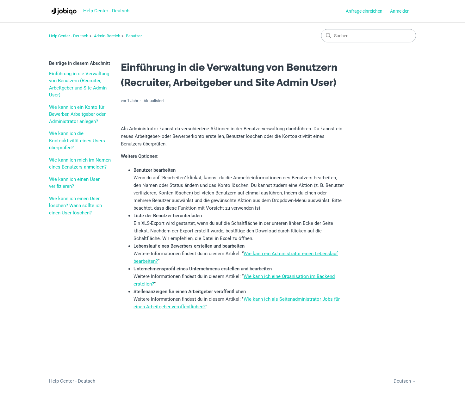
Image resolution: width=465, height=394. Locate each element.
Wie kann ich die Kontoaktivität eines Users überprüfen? (77, 141)
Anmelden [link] (400, 11)
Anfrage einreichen (364, 11)
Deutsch (403, 381)
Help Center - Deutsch (68, 36)
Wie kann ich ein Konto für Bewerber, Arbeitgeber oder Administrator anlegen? (77, 114)
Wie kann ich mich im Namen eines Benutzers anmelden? (80, 163)
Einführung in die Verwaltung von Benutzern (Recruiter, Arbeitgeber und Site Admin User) (79, 84)
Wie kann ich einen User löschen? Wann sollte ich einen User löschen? (75, 206)
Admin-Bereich (107, 36)
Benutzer (134, 36)
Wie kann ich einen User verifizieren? (74, 182)
